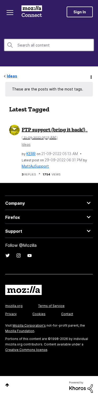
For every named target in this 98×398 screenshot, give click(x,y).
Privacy (11, 314)
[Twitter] (7, 255)
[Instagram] (18, 255)
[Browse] (10, 12)
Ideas (12, 76)
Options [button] (90, 76)
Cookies (38, 314)
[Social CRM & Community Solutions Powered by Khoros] (81, 386)
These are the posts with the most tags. (47, 89)
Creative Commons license (26, 350)
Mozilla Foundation (19, 331)
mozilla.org (13, 306)
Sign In (79, 12)
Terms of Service (51, 306)
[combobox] (49, 45)
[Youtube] (29, 255)
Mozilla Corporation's (29, 325)
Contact (67, 314)
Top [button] (7, 385)
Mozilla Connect (32, 11)
